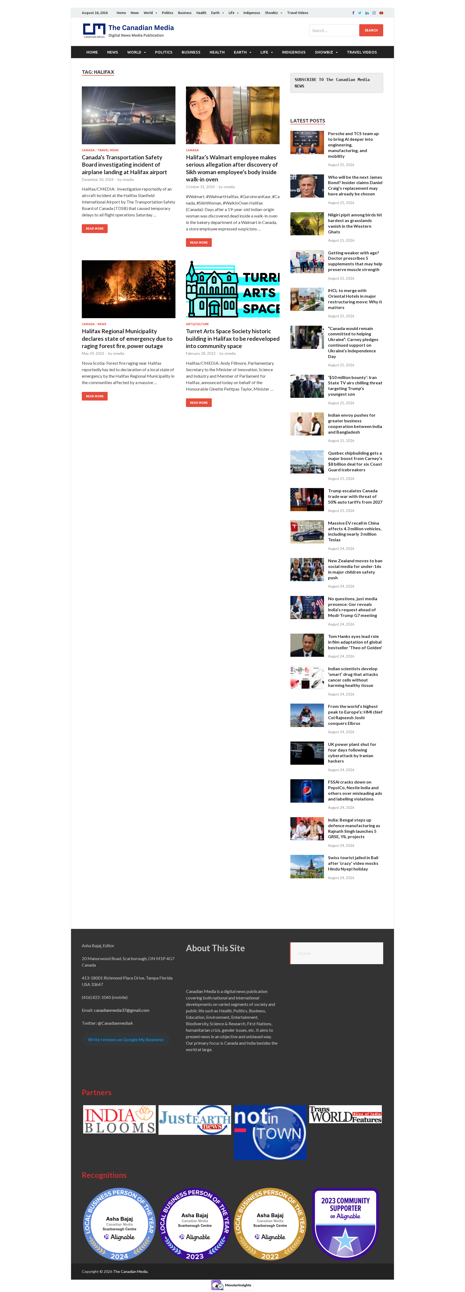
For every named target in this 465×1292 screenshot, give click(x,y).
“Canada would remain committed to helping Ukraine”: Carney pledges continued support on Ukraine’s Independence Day (353, 342)
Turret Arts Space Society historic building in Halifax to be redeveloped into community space (233, 338)
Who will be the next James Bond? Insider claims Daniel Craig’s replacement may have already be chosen (355, 185)
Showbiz (271, 13)
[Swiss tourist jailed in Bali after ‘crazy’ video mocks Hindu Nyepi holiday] (307, 858)
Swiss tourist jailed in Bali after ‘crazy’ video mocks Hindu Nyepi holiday (353, 863)
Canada (88, 150)
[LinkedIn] (367, 12)
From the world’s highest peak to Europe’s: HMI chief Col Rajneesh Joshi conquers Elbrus (355, 714)
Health (201, 13)
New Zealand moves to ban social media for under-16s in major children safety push (355, 569)
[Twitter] (360, 12)
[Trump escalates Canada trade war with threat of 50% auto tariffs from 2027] (307, 491)
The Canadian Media (130, 1271)
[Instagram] (374, 12)
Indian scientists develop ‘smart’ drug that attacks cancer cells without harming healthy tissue (353, 677)
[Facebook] (353, 12)
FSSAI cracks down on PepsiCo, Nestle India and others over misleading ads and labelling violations (355, 790)
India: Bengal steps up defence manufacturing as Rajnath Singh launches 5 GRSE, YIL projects (354, 828)
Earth (215, 13)
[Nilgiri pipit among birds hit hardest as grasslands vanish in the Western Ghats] (307, 215)
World (148, 13)
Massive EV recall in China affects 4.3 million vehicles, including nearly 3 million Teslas (355, 531)
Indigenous (252, 13)
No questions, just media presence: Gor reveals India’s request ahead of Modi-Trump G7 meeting (352, 607)
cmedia (128, 179)
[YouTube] (381, 12)
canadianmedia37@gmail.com (121, 1010)
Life (231, 13)
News (135, 13)
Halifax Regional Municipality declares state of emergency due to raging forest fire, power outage (127, 338)
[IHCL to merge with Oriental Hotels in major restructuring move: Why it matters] (307, 290)
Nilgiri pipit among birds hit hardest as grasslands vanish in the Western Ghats (355, 223)
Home (121, 13)
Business (185, 13)
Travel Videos (297, 13)
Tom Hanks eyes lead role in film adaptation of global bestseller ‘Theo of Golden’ (355, 642)
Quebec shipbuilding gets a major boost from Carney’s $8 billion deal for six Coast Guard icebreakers (355, 461)
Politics (167, 13)
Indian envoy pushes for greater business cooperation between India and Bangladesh (355, 423)
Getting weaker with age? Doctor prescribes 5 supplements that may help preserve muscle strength (355, 261)
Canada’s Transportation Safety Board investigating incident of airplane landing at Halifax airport (124, 164)
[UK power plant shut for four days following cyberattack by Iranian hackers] (307, 744)
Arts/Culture (197, 324)
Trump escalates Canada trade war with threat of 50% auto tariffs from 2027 (355, 496)
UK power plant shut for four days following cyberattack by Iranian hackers (352, 752)
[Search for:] (346, 30)
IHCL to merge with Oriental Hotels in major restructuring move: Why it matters (355, 299)
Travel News (108, 150)
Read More (95, 228)
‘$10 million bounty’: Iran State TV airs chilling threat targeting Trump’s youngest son (355, 385)
